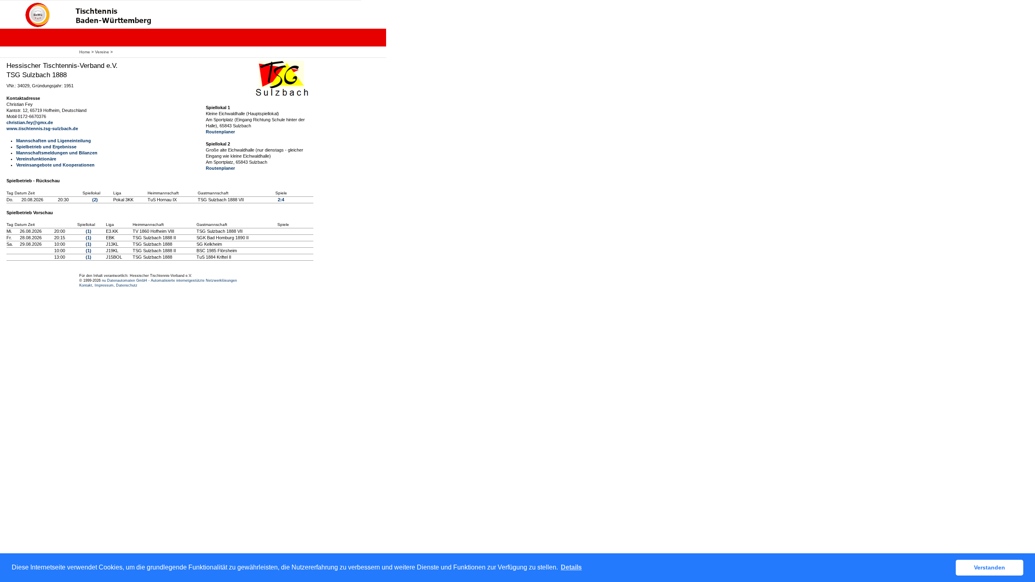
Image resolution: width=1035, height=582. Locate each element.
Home (84, 52)
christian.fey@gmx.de (29, 122)
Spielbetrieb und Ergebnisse (46, 146)
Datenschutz (126, 285)
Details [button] (571, 567)
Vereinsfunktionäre (36, 158)
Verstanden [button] (989, 567)
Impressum (104, 285)
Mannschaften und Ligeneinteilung (53, 140)
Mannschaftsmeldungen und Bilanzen (56, 152)
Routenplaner (220, 131)
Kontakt (85, 285)
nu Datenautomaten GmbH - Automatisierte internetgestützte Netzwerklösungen (169, 280)
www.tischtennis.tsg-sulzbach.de (42, 128)
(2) (95, 199)
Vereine (102, 52)
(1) (88, 231)
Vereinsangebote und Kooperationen (55, 164)
